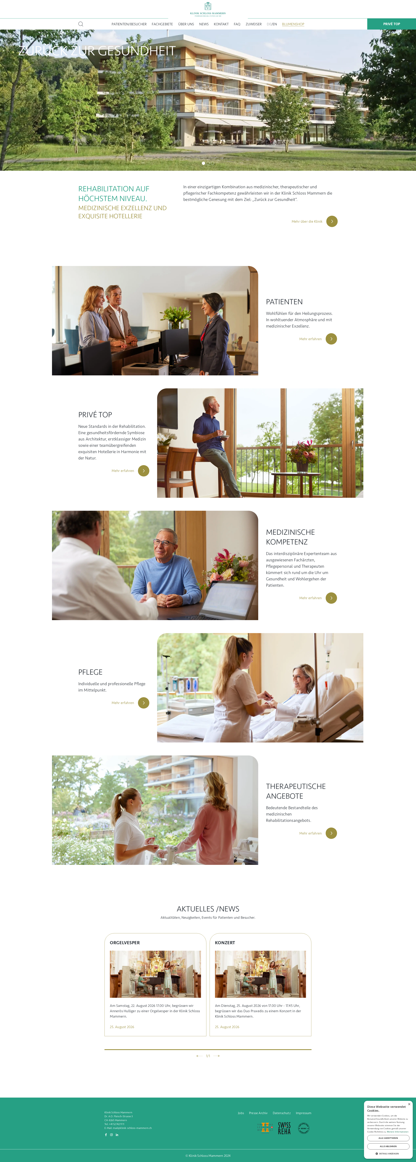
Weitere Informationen (397, 1131)
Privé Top (391, 24)
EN (275, 24)
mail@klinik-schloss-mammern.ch (132, 1128)
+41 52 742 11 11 (116, 1124)
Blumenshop (293, 24)
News (204, 24)
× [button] (409, 1104)
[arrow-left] (199, 1056)
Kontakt (221, 24)
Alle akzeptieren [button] (388, 1138)
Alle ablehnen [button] (388, 1146)
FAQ (237, 24)
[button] (388, 1154)
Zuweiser (254, 24)
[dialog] (388, 1130)
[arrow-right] (216, 1056)
